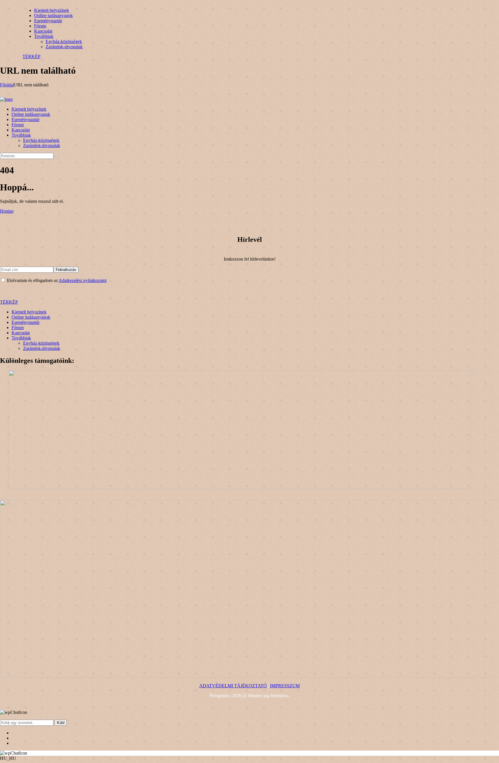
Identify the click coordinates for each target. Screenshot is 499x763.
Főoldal (7, 84)
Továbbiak (21, 337)
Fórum (18, 327)
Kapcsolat (21, 332)
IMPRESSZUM (285, 685)
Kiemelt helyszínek (29, 311)
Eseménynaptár (26, 322)
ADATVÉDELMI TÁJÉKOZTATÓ (233, 685)
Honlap (7, 211)
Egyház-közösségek (41, 343)
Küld (60, 723)
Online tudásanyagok (31, 317)
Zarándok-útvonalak (41, 348)
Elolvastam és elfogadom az (56, 280)
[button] (249, 758)
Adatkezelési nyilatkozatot (83, 280)
